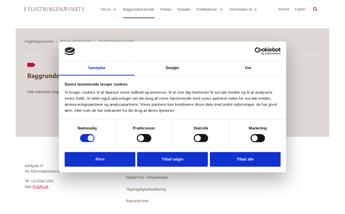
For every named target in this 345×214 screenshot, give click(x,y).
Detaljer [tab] (173, 68)
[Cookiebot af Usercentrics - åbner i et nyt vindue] (258, 51)
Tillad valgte (172, 159)
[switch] (144, 138)
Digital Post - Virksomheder (147, 177)
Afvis (100, 159)
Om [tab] (248, 68)
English (300, 9)
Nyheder (183, 9)
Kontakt (284, 9)
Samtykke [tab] (97, 68)
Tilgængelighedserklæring (146, 189)
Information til (241, 9)
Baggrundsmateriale (138, 9)
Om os (106, 9)
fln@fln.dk (40, 186)
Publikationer (206, 9)
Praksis (165, 9)
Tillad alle (245, 159)
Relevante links (137, 201)
